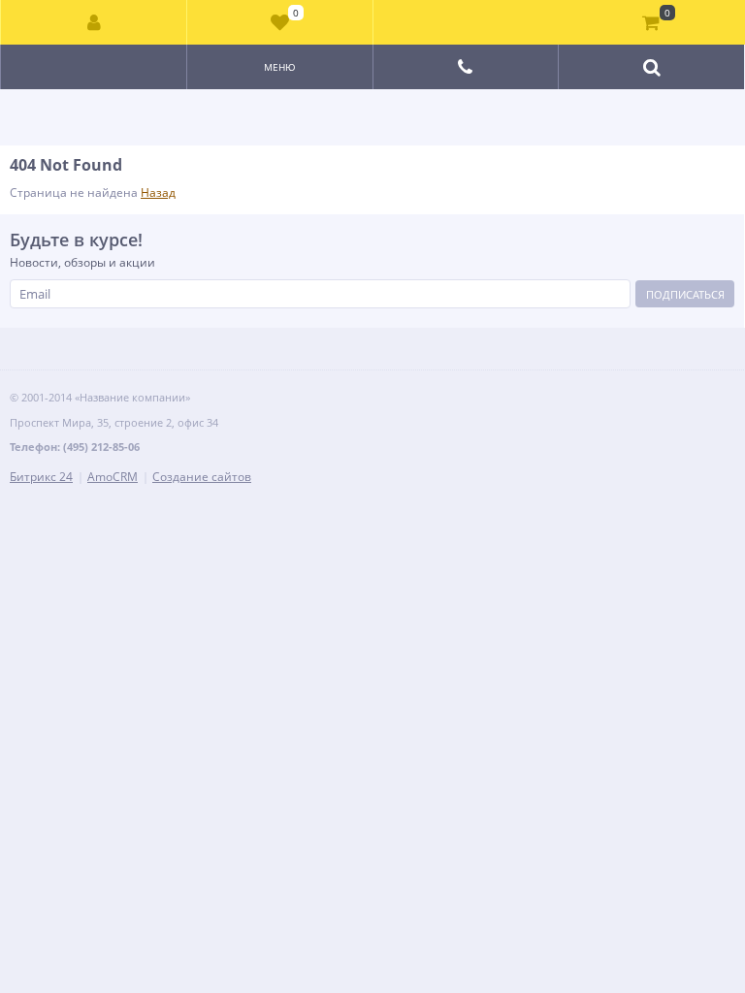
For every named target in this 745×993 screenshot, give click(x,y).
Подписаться (685, 294)
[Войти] (94, 22)
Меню (280, 67)
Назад (158, 192)
